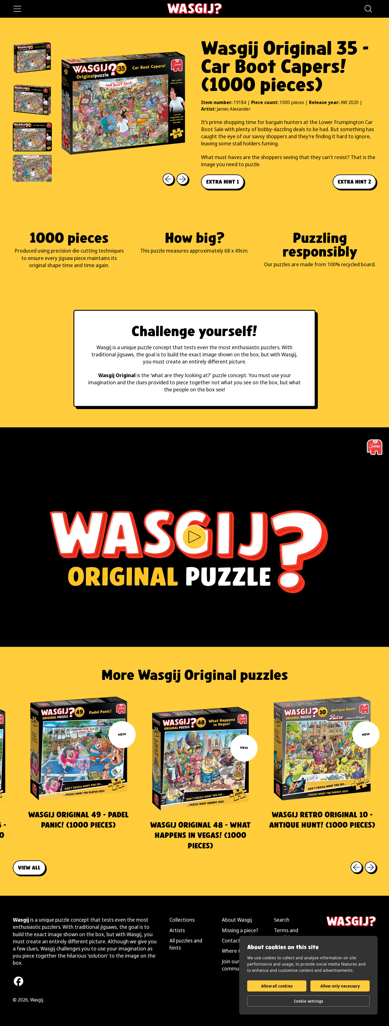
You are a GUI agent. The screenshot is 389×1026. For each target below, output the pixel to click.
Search (281, 919)
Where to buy (237, 950)
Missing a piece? (240, 930)
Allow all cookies (276, 986)
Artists (177, 930)
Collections (182, 919)
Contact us (234, 940)
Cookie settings (308, 1001)
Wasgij (36, 1000)
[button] (367, 8)
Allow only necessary (340, 986)
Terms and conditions (286, 934)
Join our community (235, 965)
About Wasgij (237, 919)
